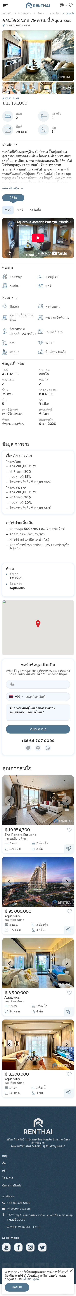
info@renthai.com (19, 1208)
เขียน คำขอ (38, 729)
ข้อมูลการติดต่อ (11, 1185)
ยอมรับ (17, 1287)
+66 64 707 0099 (38, 741)
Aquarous (17, 588)
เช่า (4, 1170)
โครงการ (7, 1178)
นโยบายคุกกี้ (31, 1279)
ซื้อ (4, 1163)
